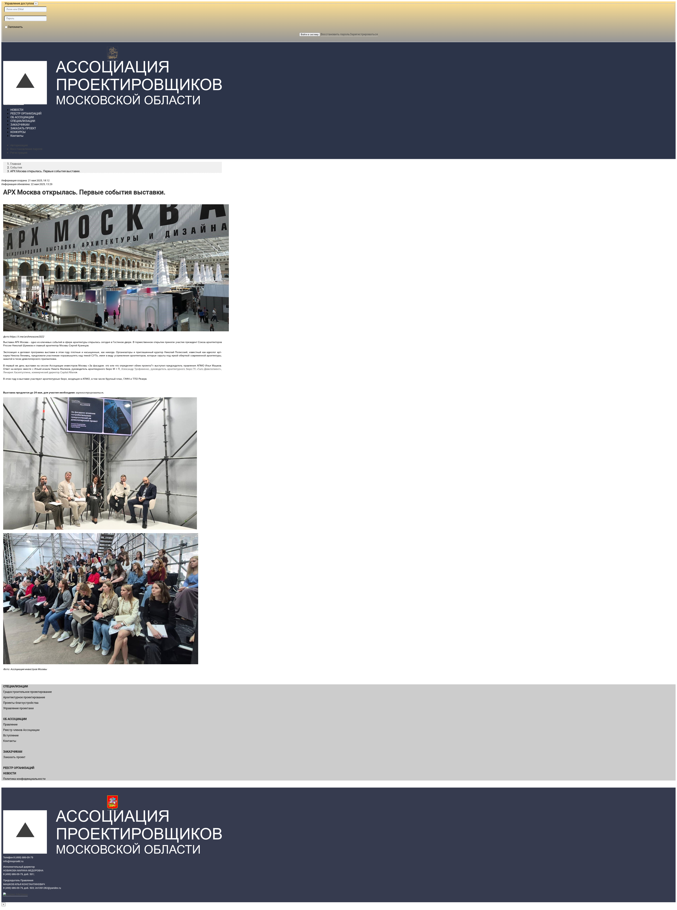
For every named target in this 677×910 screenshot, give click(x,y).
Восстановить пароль (335, 34)
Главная (15, 163)
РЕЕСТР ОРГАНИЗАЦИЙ (18, 768)
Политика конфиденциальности (24, 779)
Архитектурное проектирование (24, 697)
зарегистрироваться (89, 392)
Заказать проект (14, 757)
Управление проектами (18, 708)
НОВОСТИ (9, 773)
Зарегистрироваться (364, 34)
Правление (10, 724)
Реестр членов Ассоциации (21, 730)
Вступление (11, 735)
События (16, 167)
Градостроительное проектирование (27, 692)
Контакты (16, 135)
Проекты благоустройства (20, 702)
